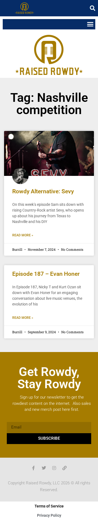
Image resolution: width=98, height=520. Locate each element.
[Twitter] (44, 468)
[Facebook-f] (33, 468)
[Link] (64, 468)
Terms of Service (49, 506)
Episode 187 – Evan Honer (46, 274)
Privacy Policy (49, 515)
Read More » (22, 235)
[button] (92, 8)
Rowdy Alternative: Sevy (43, 191)
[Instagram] (54, 468)
